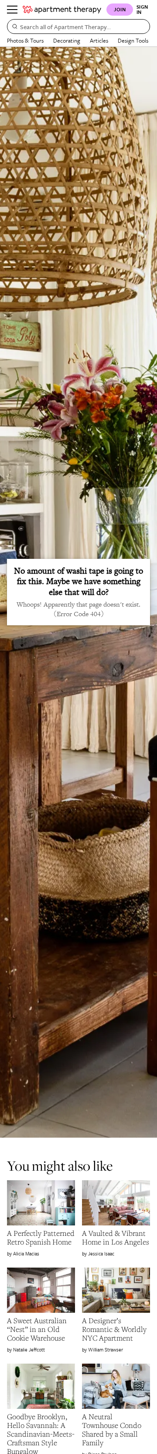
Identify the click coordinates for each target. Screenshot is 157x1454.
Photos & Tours (25, 40)
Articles (99, 40)
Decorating (66, 40)
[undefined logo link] (62, 9)
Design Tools (133, 40)
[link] (41, 1237)
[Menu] (12, 9)
